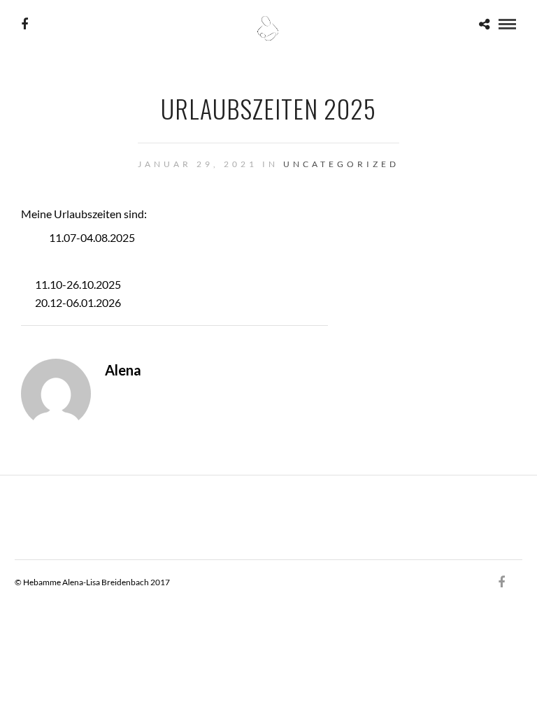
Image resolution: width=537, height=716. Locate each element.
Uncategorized (341, 164)
